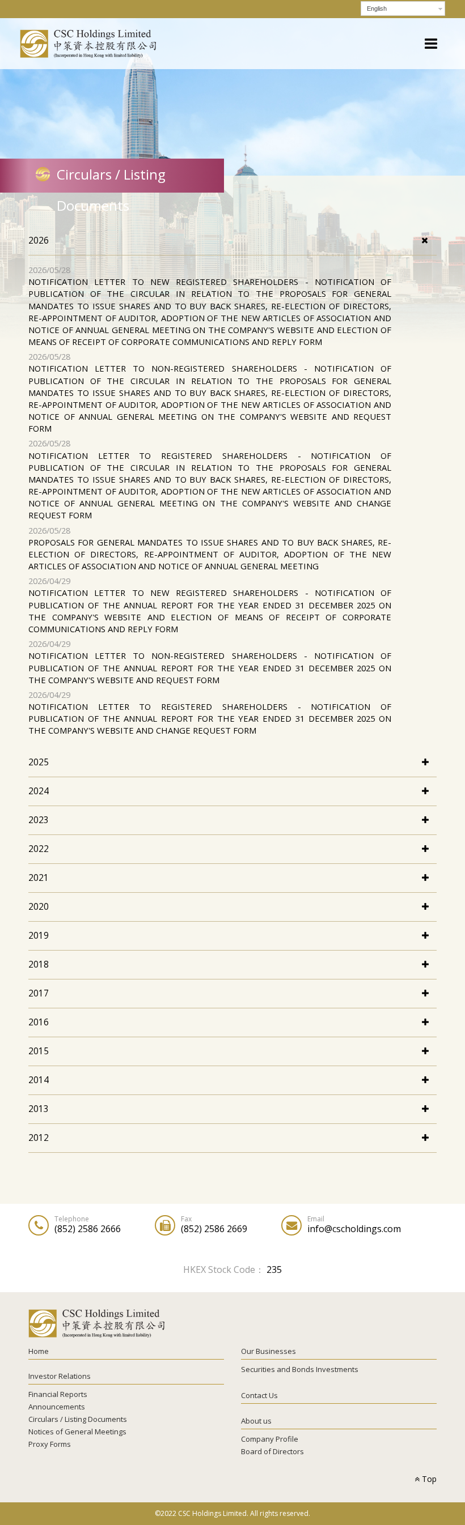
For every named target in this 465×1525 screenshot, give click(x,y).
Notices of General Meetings (77, 1431)
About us (256, 1421)
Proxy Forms (49, 1444)
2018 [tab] (38, 964)
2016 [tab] (38, 1022)
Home (38, 1351)
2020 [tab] (38, 906)
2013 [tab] (38, 1108)
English (377, 8)
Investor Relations (59, 1376)
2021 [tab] (38, 877)
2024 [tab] (38, 791)
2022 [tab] (38, 848)
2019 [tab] (38, 935)
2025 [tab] (38, 762)
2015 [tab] (38, 1051)
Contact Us (259, 1395)
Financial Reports (57, 1394)
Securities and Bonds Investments (299, 1369)
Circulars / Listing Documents (77, 1419)
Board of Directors (272, 1451)
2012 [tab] (38, 1137)
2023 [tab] (38, 819)
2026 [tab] (38, 240)
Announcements (56, 1407)
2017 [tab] (38, 993)
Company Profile (269, 1439)
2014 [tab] (38, 1080)
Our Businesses (268, 1351)
